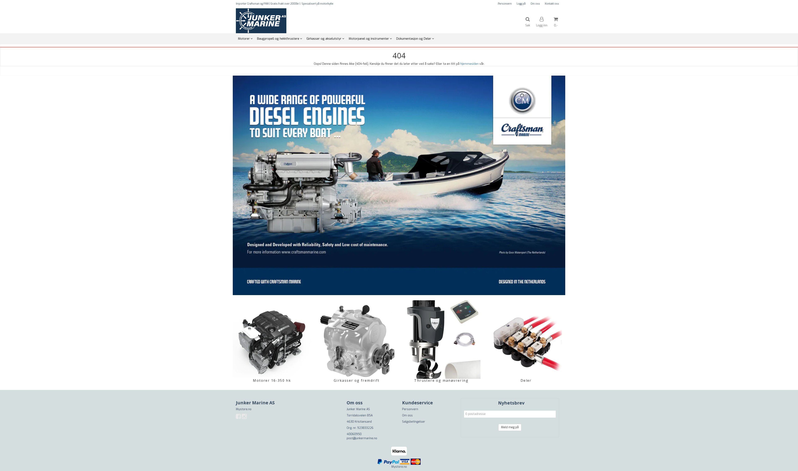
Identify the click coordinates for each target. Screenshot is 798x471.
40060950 (354, 434)
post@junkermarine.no (362, 438)
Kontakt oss (552, 3)
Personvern (505, 3)
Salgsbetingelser (413, 422)
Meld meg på (510, 427)
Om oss (535, 3)
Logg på (521, 3)
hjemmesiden (469, 64)
